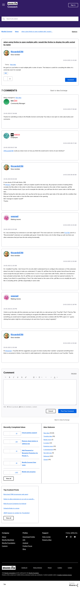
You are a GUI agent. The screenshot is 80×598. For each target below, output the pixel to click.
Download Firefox (28, 541)
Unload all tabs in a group (52, 511)
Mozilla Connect (12, 5)
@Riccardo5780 (9, 147)
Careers (4, 550)
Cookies (62, 572)
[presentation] (5, 377)
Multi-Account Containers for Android (56, 506)
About (4, 541)
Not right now (8, 516)
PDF (6, 70)
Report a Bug (46, 544)
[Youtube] (75, 541)
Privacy (51, 572)
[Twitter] (67, 541)
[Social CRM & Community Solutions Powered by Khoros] (73, 594)
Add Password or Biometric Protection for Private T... (32, 453)
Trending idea (8, 499)
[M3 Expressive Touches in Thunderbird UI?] (71, 87)
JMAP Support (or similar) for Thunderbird (57, 516)
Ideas (17, 31)
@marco (8, 181)
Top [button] (5, 593)
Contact (4, 575)
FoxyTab (71, 229)
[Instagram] (71, 541)
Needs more (8, 502)
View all (8, 479)
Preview (73, 374)
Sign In (73, 5)
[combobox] (40, 18)
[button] (6, 76)
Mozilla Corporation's (11, 580)
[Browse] (3, 4)
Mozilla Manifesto (8, 544)
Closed (6, 522)
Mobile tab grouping (30, 472)
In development (9, 512)
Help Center (46, 541)
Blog (23, 553)
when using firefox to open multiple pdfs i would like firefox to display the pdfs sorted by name (39, 42)
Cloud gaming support (31, 433)
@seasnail (8, 349)
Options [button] (74, 31)
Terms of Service (39, 572)
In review (6, 506)
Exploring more (8, 509)
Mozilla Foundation (9, 547)
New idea (13, 61)
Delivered (7, 519)
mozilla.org (24, 572)
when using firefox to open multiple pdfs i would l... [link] (38, 31)
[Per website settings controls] (75, 87)
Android (25, 547)
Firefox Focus (27, 550)
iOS (23, 544)
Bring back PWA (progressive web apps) (57, 495)
